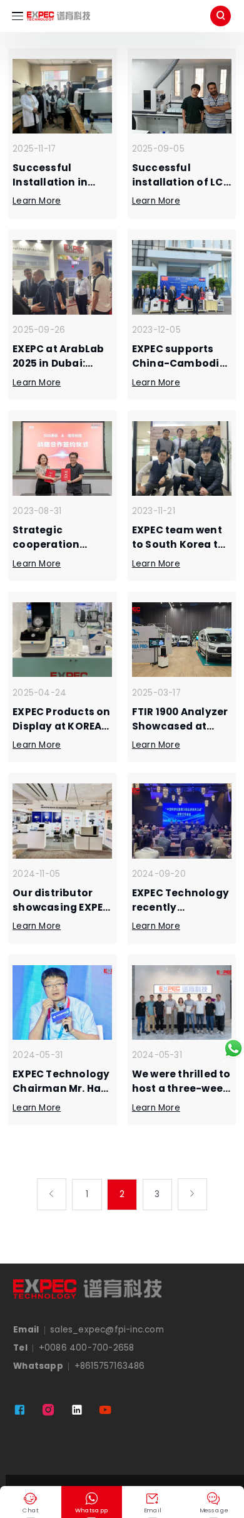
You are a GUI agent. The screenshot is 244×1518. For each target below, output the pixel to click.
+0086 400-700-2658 (87, 1348)
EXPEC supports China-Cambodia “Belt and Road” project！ (179, 370)
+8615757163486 (109, 1366)
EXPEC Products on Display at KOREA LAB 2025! (61, 726)
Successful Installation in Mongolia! (50, 182)
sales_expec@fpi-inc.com (107, 1330)
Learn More (37, 201)
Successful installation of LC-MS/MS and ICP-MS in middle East (181, 189)
